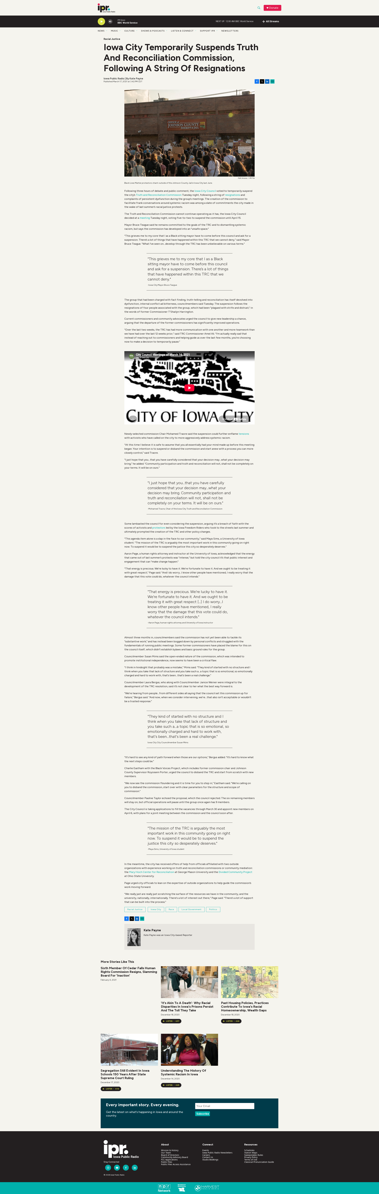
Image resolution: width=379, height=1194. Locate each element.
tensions (244, 433)
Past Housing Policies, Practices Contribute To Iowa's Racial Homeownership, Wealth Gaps (245, 1006)
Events (205, 1150)
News (101, 31)
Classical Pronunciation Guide (259, 1162)
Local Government (191, 909)
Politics (213, 909)
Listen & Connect (182, 31)
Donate (273, 7)
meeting (145, 217)
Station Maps (250, 1152)
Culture (129, 31)
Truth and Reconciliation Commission (159, 195)
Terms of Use (250, 1159)
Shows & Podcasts (153, 31)
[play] (101, 21)
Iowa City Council (205, 191)
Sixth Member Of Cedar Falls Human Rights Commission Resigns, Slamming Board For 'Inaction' (129, 971)
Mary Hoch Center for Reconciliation (151, 872)
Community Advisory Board (174, 1157)
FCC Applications (169, 1159)
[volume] (110, 21)
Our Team (166, 1152)
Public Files (166, 1162)
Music (114, 31)
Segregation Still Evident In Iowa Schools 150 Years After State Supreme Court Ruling (125, 1074)
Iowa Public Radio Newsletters (217, 1152)
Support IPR (207, 31)
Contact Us (207, 1157)
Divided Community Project (235, 872)
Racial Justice (112, 38)
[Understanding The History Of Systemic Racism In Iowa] (189, 1050)
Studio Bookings (210, 1159)
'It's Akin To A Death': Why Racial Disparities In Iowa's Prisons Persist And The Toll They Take (187, 1006)
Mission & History (169, 1150)
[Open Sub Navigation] (107, 31)
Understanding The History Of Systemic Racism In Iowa (183, 1072)
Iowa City (156, 909)
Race (171, 909)
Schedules (249, 1150)
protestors (158, 527)
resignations (232, 195)
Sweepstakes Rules (253, 1155)
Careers (206, 1155)
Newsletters (230, 31)
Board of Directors (170, 1155)
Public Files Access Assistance (176, 1164)
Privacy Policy (250, 1157)
